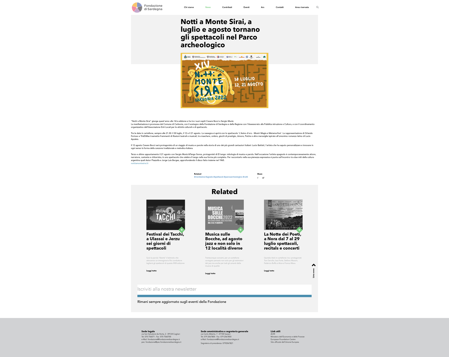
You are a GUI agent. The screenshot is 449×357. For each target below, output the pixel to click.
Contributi (227, 7)
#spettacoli (218, 176)
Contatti (280, 7)
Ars (262, 7)
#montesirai (199, 176)
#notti (245, 176)
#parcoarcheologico (233, 176)
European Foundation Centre (283, 339)
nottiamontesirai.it (139, 163)
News (208, 7)
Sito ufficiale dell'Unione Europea (285, 342)
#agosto (209, 176)
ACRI (273, 334)
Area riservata (302, 7)
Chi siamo (189, 7)
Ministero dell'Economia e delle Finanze (287, 337)
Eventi (247, 7)
